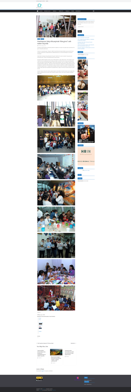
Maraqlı (54, 11)
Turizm (72, 11)
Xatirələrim (73, 343)
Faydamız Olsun (47, 11)
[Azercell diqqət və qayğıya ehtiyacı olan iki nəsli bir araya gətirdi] (83, 60)
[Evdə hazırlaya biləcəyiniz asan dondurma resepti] (83, 80)
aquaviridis (44, 45)
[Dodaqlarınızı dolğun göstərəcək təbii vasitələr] (83, 70)
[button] (50, 11)
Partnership (78, 11)
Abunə (80, 31)
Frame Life (61, 11)
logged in (43, 370)
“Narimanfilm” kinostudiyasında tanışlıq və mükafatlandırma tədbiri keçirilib (41, 353)
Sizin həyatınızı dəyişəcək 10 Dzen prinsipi (45, 343)
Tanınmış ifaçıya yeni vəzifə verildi (83, 37)
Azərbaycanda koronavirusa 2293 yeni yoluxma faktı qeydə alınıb (69, 352)
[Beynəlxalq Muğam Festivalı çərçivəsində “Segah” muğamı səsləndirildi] (56, 349)
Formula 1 (68, 11)
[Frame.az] (37, 11)
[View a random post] (93, 11)
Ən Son (41, 11)
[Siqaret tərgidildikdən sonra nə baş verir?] (83, 111)
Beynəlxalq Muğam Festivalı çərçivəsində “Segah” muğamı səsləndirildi (56, 359)
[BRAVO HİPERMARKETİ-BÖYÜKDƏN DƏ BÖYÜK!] (83, 90)
